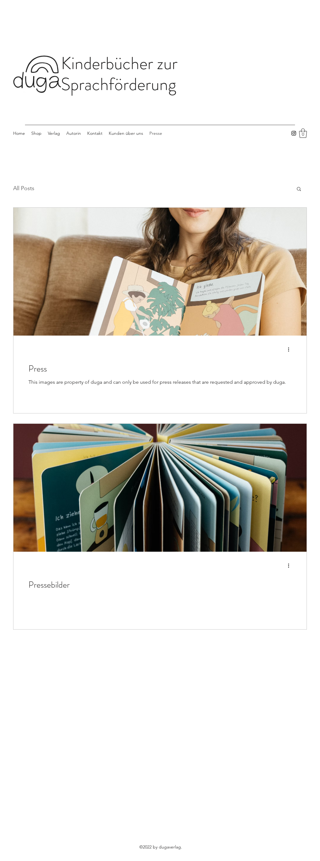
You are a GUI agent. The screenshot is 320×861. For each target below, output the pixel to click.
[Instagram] (294, 133)
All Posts (23, 188)
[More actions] (290, 349)
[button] (303, 133)
